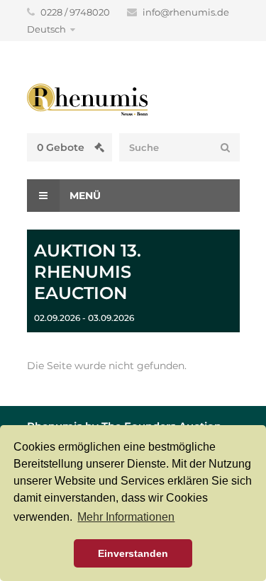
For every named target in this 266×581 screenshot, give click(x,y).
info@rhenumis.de (186, 12)
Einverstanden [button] (133, 553)
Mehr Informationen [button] (125, 517)
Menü (84, 195)
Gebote (62, 147)
